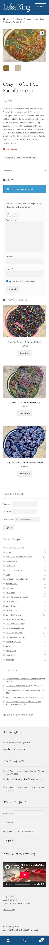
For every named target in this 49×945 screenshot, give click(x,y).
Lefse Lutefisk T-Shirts (15, 619)
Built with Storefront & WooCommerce (20, 929)
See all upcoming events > (14, 749)
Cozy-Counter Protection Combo (25, 19)
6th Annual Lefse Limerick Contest (20, 690)
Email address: (9, 519)
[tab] (24, 171)
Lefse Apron (11, 588)
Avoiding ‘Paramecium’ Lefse (18, 697)
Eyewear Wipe (11, 561)
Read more (25, 353)
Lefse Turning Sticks (14, 633)
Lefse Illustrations (13, 615)
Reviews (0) (8, 170)
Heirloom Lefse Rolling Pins (17, 579)
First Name (7, 504)
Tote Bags (10, 659)
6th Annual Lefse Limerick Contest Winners (23, 679)
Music (8, 646)
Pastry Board (11, 650)
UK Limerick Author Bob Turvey (18, 686)
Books (8, 552)
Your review (12, 220)
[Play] (6, 884)
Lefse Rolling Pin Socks (15, 624)
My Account (8, 940)
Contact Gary (9, 909)
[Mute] (38, 884)
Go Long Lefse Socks (14, 570)
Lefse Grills (10, 606)
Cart (38, 938)
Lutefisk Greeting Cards (15, 637)
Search (24, 940)
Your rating (12, 213)
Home (8, 19)
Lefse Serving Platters (15, 628)
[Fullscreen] (42, 884)
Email (9, 269)
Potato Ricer (11, 655)
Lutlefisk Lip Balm (13, 642)
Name (9, 256)
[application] (24, 874)
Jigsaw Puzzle (11, 583)
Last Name (7, 511)
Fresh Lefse (10, 566)
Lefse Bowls (11, 592)
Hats (8, 574)
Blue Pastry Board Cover (15, 548)
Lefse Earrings (12, 601)
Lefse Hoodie (11, 610)
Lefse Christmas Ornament (17, 597)
